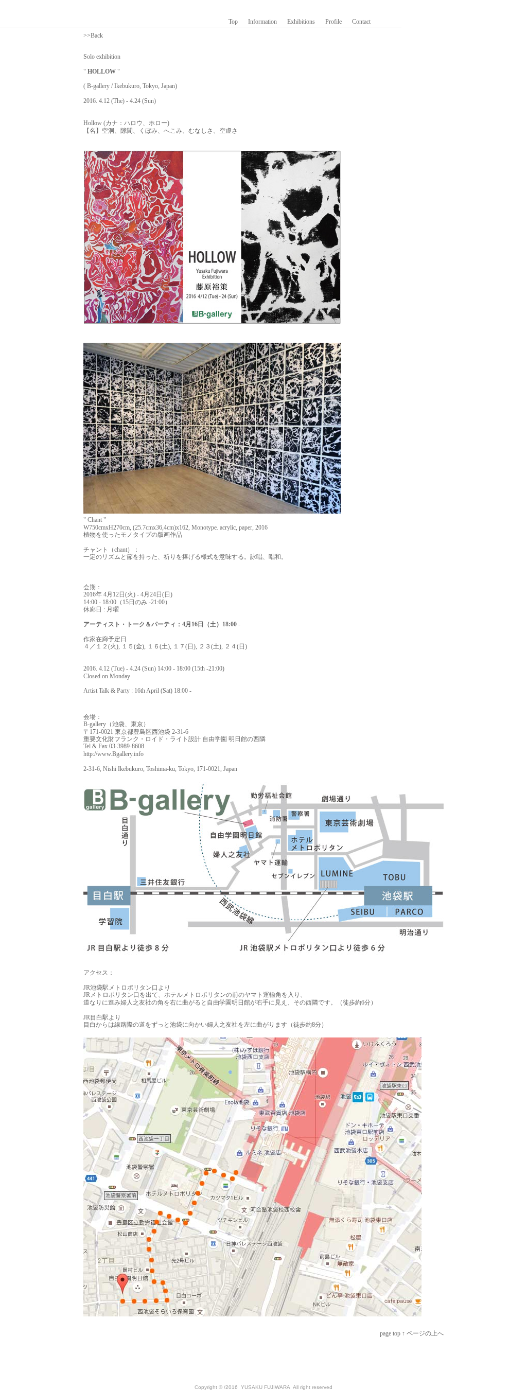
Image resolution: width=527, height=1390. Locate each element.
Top (233, 21)
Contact (361, 21)
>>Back (93, 35)
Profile (333, 21)
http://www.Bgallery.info (113, 754)
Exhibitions (301, 21)
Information (262, 21)
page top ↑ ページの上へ (412, 1333)
